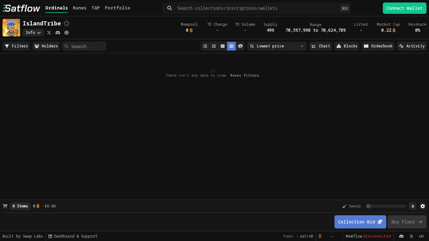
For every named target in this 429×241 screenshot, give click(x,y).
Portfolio (117, 8)
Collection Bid (356, 222)
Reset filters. (245, 75)
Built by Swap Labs (23, 236)
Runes (79, 8)
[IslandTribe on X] (49, 32)
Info (30, 32)
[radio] (16, 46)
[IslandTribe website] (66, 32)
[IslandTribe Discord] (58, 32)
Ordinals (56, 8)
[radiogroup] (16, 46)
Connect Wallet (405, 8)
